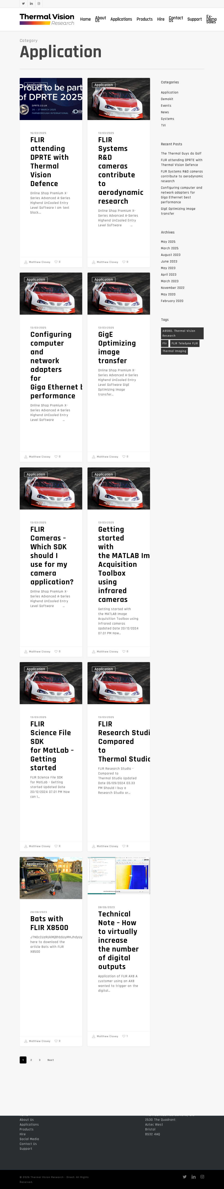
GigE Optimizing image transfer (178, 211)
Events (166, 106)
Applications (29, 1125)
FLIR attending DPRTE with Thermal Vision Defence (182, 162)
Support (26, 1149)
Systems (167, 119)
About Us (27, 1120)
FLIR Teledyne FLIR (185, 343)
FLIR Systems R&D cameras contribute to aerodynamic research (182, 176)
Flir (165, 343)
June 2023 (169, 261)
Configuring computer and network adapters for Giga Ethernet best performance (181, 195)
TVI (163, 125)
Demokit (167, 99)
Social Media (29, 1139)
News (165, 112)
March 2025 (170, 248)
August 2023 (171, 255)
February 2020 (172, 301)
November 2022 (173, 288)
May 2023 (168, 268)
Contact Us (28, 1144)
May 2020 (168, 294)
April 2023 (169, 275)
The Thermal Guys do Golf (181, 153)
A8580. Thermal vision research (179, 333)
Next (50, 1060)
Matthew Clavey (39, 262)
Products (27, 1129)
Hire (23, 1134)
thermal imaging (174, 351)
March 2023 (170, 281)
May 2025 (168, 242)
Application (36, 84)
